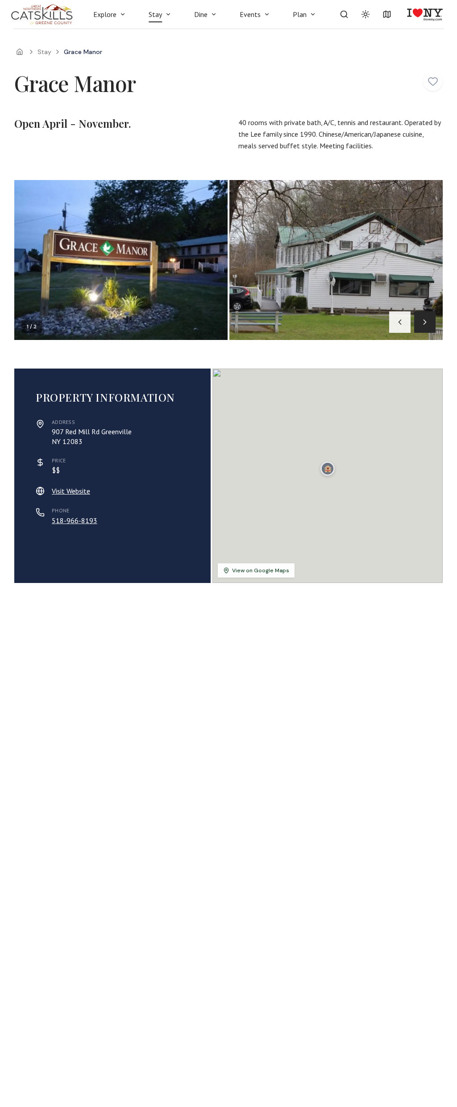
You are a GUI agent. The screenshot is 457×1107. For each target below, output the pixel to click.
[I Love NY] (424, 14)
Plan (300, 14)
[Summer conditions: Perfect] (365, 14)
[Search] (344, 14)
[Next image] (425, 322)
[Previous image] (400, 322)
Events (250, 14)
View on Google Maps (260, 570)
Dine (201, 14)
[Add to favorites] (433, 81)
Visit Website (71, 490)
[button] (327, 468)
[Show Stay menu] (168, 14)
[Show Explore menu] (122, 14)
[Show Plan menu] (312, 14)
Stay (155, 14)
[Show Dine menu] (213, 14)
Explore (104, 14)
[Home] (19, 52)
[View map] (387, 14)
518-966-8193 (74, 520)
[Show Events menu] (267, 14)
